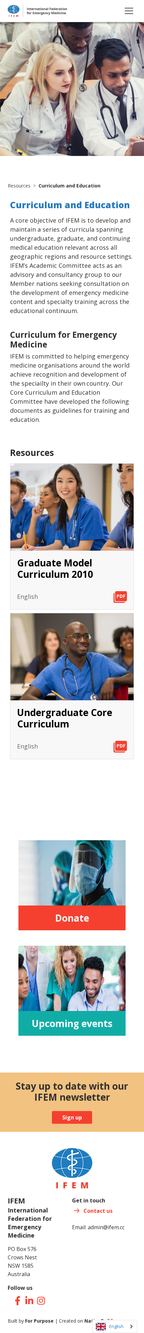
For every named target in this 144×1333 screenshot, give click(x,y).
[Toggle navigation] (129, 10)
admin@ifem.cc (106, 1227)
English (116, 1326)
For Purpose (39, 1321)
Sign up (72, 1117)
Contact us (98, 1210)
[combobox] (114, 1326)
